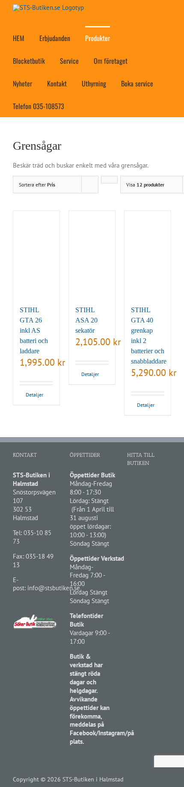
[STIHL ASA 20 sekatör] (92, 253)
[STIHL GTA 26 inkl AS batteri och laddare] (36, 253)
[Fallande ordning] (109, 179)
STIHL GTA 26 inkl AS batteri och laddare (34, 330)
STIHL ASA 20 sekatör (86, 320)
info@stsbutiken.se (53, 588)
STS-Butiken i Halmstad (93, 779)
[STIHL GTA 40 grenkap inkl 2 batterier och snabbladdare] (148, 253)
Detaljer (31, 394)
